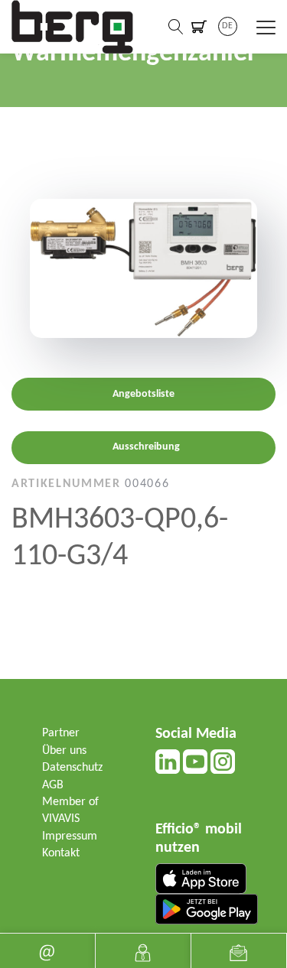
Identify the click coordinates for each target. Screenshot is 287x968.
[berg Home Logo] (72, 27)
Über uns (64, 751)
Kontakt (61, 853)
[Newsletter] (238, 951)
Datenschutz (72, 768)
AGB (53, 785)
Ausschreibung (146, 447)
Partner (61, 733)
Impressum (69, 836)
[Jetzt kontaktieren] (143, 951)
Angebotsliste (143, 394)
